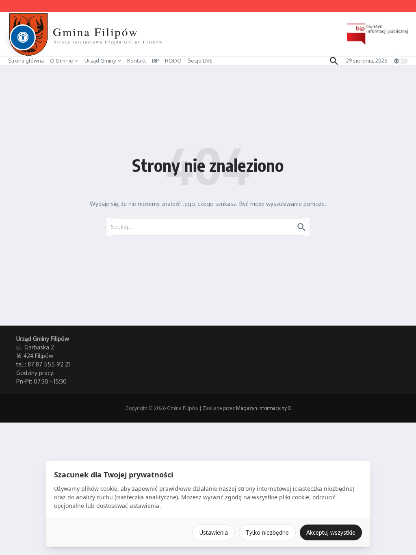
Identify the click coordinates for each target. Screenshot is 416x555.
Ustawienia (213, 532)
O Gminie (61, 60)
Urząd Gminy (100, 60)
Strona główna (26, 60)
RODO (173, 60)
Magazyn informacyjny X (263, 408)
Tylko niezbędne (267, 532)
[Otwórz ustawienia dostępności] (23, 37)
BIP (155, 60)
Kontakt (136, 60)
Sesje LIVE (200, 60)
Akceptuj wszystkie (330, 532)
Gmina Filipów (96, 31)
